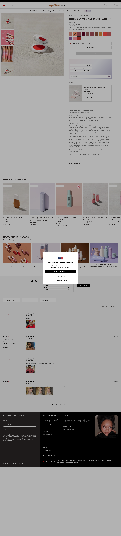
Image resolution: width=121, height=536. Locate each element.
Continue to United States (60, 271)
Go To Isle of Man (60, 276)
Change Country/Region (60, 280)
